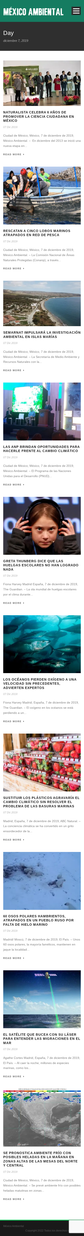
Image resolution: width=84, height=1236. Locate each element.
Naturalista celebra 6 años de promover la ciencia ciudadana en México (38, 116)
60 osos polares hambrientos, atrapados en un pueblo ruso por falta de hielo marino (38, 920)
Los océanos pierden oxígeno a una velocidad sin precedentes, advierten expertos (39, 684)
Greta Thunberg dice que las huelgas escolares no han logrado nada (41, 565)
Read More (12, 154)
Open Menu (76, 11)
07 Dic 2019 (10, 127)
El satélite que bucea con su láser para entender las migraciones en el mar (41, 1039)
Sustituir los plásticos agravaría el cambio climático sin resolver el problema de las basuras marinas (41, 802)
